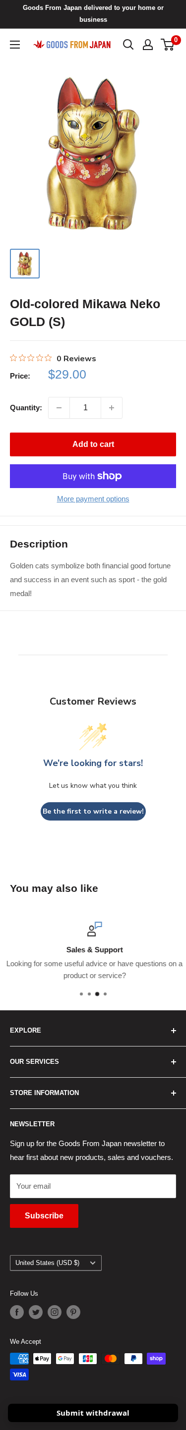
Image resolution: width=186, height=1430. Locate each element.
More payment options (93, 499)
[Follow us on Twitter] (36, 1312)
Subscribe (44, 1215)
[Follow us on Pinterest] (73, 1312)
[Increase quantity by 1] (111, 407)
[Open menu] (15, 45)
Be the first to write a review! (93, 811)
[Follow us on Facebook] (17, 1312)
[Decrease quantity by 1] (59, 407)
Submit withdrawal (93, 1413)
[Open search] (128, 44)
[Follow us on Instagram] (55, 1312)
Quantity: (26, 407)
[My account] (148, 44)
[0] (168, 45)
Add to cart (93, 444)
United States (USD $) (47, 1262)
